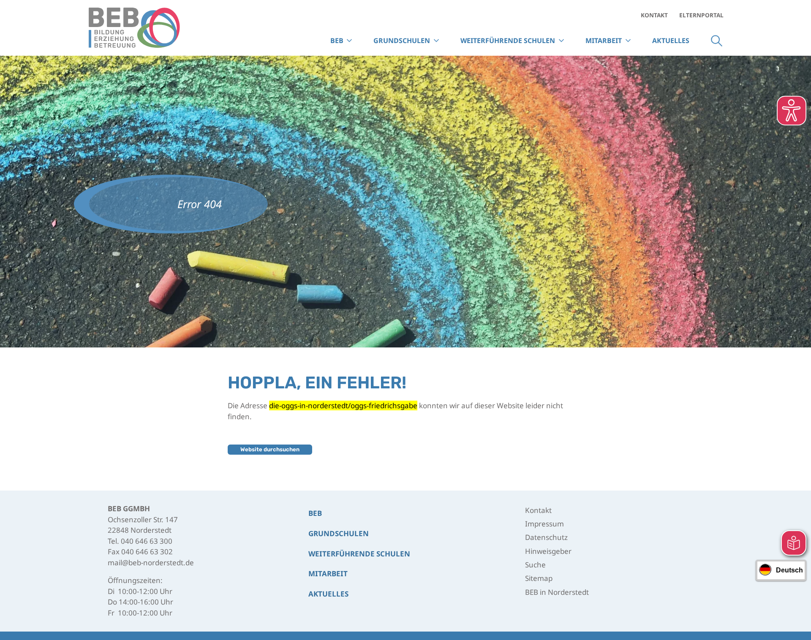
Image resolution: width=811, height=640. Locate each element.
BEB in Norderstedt (557, 592)
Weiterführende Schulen (359, 554)
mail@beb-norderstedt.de (151, 562)
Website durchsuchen (269, 449)
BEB (315, 513)
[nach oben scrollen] (794, 595)
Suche (716, 41)
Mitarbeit (603, 40)
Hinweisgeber (548, 551)
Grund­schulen (338, 533)
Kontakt (654, 15)
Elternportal (701, 15)
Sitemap (538, 578)
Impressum (544, 524)
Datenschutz (546, 537)
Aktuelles (670, 40)
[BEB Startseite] (134, 28)
